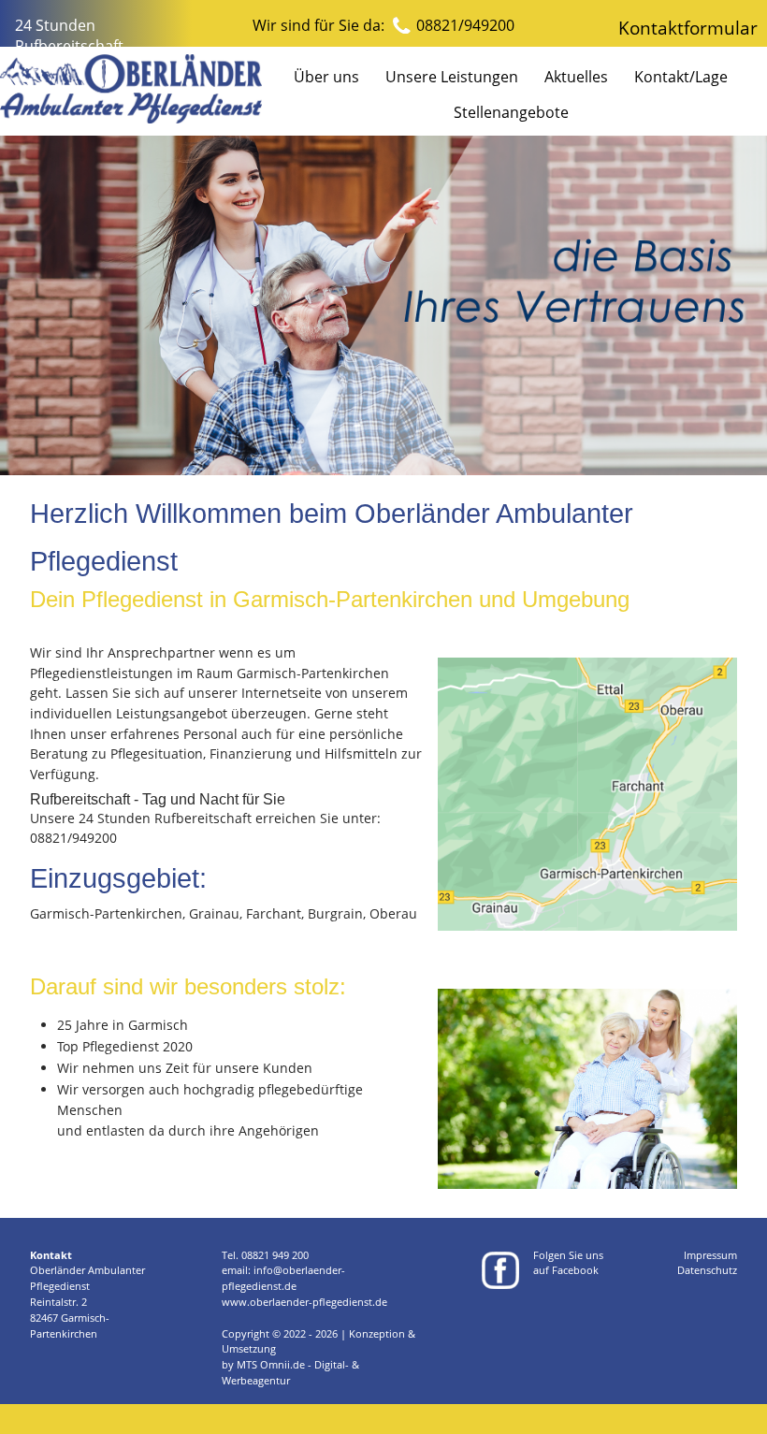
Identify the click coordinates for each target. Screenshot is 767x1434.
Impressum (710, 1255)
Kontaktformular (688, 27)
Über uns (326, 76)
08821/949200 (465, 25)
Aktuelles (576, 76)
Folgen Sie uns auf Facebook (568, 1263)
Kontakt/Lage (681, 76)
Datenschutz (707, 1270)
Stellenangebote (511, 112)
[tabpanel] (383, 305)
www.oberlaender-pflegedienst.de (304, 1302)
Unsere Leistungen (451, 76)
